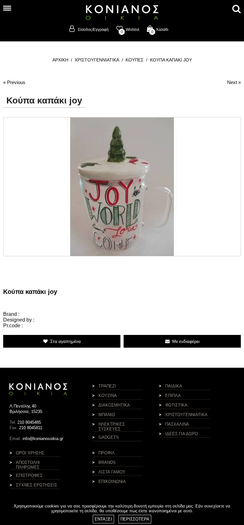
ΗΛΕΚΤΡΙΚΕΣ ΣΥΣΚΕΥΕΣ (111, 426)
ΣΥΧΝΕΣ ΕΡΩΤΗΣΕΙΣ (36, 485)
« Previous (14, 82)
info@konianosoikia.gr (43, 438)
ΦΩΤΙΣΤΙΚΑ (176, 405)
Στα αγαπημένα (64, 341)
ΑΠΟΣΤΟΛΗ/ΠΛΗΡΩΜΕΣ (28, 465)
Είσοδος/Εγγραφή (93, 29)
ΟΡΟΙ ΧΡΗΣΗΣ (30, 453)
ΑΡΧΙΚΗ (60, 59)
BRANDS (107, 462)
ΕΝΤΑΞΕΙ (103, 519)
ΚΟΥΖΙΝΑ (107, 395)
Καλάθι (159, 29)
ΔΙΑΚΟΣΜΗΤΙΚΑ (114, 405)
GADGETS (108, 437)
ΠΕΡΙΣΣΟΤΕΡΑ (134, 519)
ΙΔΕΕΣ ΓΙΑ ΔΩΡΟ (181, 433)
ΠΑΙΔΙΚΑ (173, 386)
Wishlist (130, 29)
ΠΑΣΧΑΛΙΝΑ (177, 424)
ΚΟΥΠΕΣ (134, 59)
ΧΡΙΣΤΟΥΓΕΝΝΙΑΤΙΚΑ (97, 59)
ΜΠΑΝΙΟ (106, 414)
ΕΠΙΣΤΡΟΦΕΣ (29, 475)
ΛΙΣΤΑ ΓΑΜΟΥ (111, 472)
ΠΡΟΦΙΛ (106, 453)
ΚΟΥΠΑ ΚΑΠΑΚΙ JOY (171, 59)
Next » (234, 82)
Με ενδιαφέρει (185, 341)
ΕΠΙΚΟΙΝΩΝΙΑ (112, 481)
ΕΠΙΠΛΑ (173, 395)
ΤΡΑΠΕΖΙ (107, 386)
